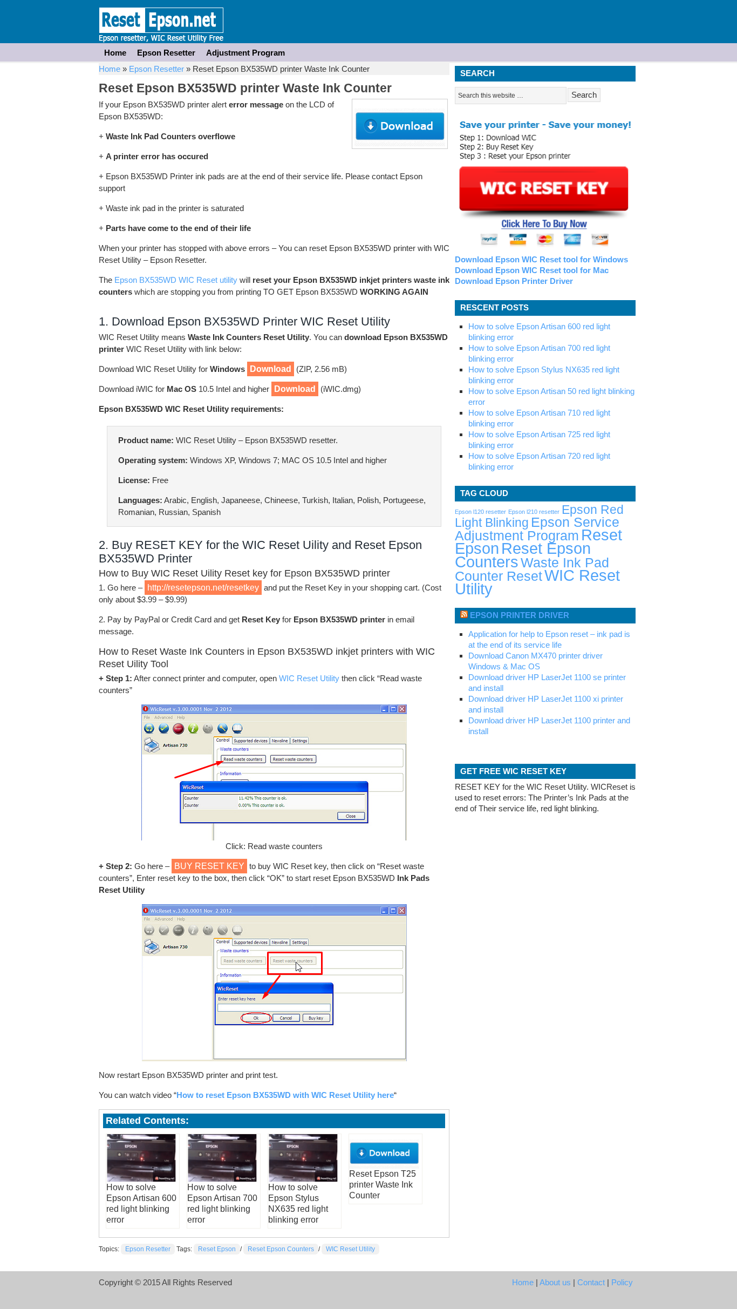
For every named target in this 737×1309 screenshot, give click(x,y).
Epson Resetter (161, 21)
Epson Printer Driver (519, 615)
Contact (591, 1282)
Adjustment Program (245, 52)
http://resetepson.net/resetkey (203, 587)
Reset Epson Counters (281, 1249)
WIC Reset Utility (309, 678)
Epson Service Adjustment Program (537, 529)
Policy (622, 1282)
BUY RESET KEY (209, 866)
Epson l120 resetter (480, 511)
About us (555, 1282)
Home (115, 52)
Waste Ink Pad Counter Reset (532, 569)
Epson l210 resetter (533, 511)
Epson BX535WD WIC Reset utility (175, 279)
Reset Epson (217, 1249)
